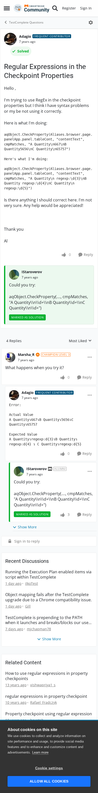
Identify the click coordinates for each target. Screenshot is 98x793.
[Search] (55, 8)
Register (69, 8)
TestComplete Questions (26, 22)
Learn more (40, 752)
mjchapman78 (39, 629)
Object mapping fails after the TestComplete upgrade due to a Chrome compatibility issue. (48, 597)
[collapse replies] (49, 350)
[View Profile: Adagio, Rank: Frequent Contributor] (10, 39)
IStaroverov (32, 271)
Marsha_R (26, 354)
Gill (28, 606)
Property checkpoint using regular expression (48, 714)
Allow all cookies (49, 781)
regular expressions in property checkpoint (46, 696)
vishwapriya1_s (43, 685)
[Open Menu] (90, 22)
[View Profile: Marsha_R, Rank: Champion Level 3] (10, 357)
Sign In (86, 8)
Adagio (25, 36)
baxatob (37, 720)
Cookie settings (49, 768)
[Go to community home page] (32, 8)
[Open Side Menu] (6, 8)
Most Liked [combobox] (80, 340)
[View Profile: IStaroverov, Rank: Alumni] (19, 471)
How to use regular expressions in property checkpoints (46, 676)
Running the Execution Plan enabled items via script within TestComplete (48, 574)
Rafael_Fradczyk (43, 702)
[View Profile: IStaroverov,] (14, 275)
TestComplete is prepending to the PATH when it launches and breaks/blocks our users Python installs (48, 620)
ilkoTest (31, 583)
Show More (27, 527)
